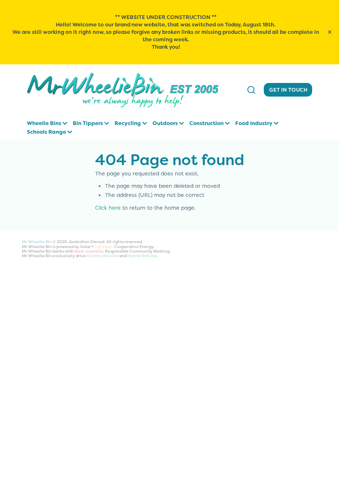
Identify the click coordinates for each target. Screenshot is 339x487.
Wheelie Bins (44, 123)
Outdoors (166, 123)
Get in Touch (288, 89)
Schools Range (47, 131)
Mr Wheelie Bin (37, 241)
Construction (207, 123)
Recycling (128, 123)
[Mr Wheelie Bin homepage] (131, 90)
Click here (108, 207)
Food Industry (254, 123)
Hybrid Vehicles (142, 255)
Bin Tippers (88, 123)
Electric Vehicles (102, 255)
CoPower (103, 246)
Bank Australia (88, 251)
